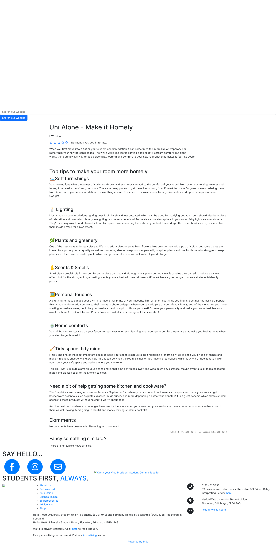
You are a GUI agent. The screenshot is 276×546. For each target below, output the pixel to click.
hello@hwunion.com (214, 509)
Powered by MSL (138, 541)
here (74, 528)
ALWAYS (73, 478)
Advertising (90, 535)
